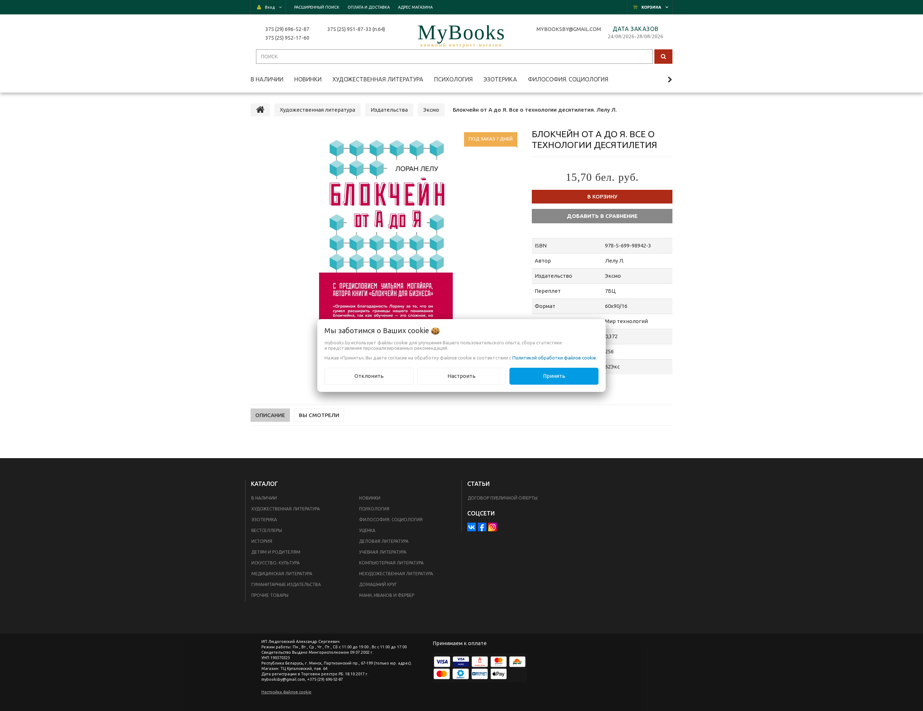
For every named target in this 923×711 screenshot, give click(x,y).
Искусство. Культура (275, 562)
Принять (554, 376)
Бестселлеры (266, 530)
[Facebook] (482, 527)
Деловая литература (383, 541)
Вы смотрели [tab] (319, 415)
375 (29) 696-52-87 (287, 29)
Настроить (461, 376)
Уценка (367, 530)
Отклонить (369, 376)
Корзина (651, 7)
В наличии (264, 498)
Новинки (369, 498)
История (261, 541)
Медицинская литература (281, 573)
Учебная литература (382, 552)
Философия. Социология (391, 519)
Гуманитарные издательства (286, 584)
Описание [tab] (270, 415)
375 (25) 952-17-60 (287, 38)
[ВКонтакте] (471, 527)
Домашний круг (378, 584)
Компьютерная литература (391, 562)
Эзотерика (264, 519)
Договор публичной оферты (503, 498)
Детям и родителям (275, 552)
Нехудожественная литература (396, 573)
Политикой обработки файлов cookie (554, 357)
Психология (374, 508)
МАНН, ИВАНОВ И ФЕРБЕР (386, 595)
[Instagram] (492, 527)
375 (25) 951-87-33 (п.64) (356, 29)
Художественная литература (285, 508)
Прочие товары (269, 595)
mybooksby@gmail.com (569, 29)
